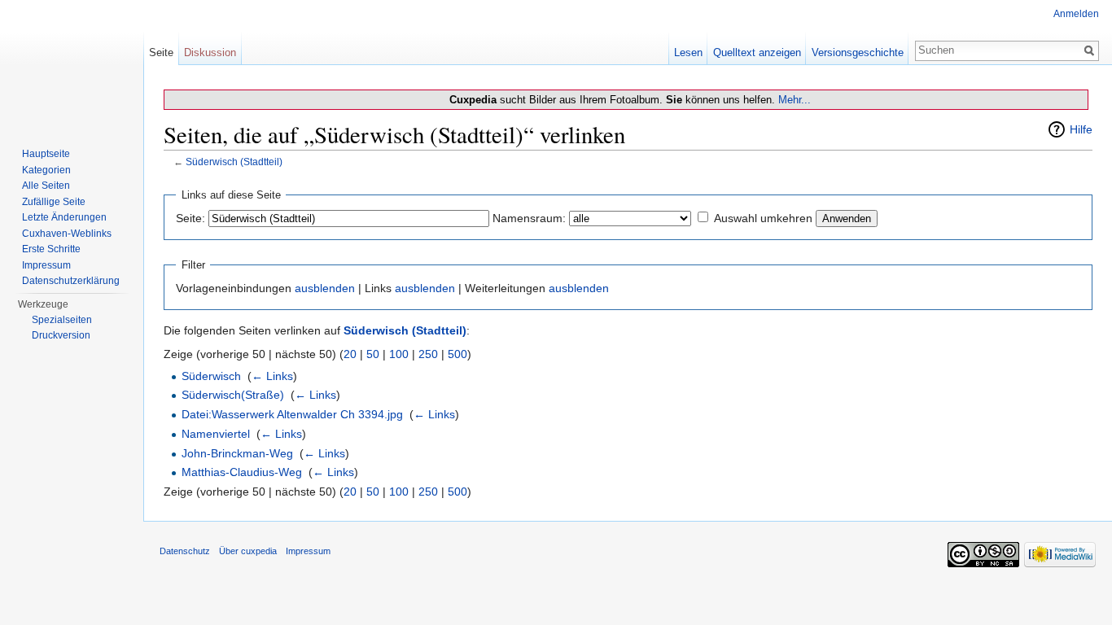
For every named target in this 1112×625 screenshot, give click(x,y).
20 (350, 354)
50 (372, 354)
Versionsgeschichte (858, 52)
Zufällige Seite (53, 202)
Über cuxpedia (248, 551)
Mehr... (794, 100)
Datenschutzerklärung (71, 280)
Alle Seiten (46, 185)
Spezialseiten (62, 320)
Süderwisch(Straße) (233, 394)
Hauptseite (46, 154)
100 (399, 354)
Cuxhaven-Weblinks (67, 233)
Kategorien (46, 170)
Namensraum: (529, 218)
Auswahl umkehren (763, 218)
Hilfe (1081, 129)
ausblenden (325, 288)
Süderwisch (211, 375)
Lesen (688, 52)
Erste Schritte (51, 249)
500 (457, 354)
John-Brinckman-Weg (237, 453)
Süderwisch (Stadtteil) (234, 161)
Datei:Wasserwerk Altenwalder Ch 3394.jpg (292, 414)
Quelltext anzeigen (757, 52)
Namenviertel (216, 433)
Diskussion (210, 52)
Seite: (190, 218)
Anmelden (1076, 14)
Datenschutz (185, 551)
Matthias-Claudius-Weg (242, 472)
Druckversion (61, 335)
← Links (272, 375)
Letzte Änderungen (64, 217)
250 (428, 354)
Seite (161, 52)
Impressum (46, 265)
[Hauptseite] (72, 65)
